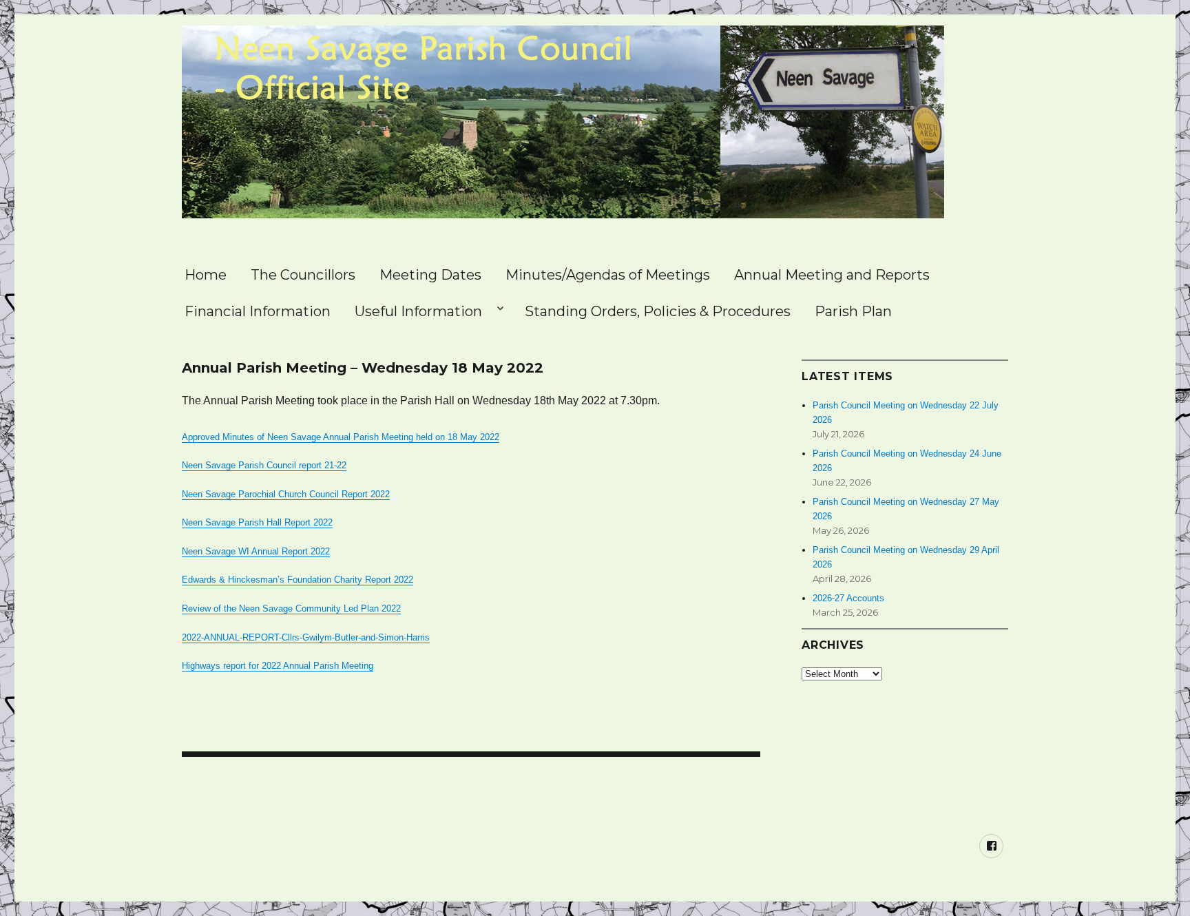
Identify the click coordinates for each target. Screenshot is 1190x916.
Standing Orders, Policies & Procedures (658, 311)
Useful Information (418, 311)
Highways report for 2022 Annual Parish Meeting (277, 665)
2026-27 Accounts (848, 598)
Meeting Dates (430, 275)
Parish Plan (853, 311)
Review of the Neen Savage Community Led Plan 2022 (291, 608)
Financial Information (258, 311)
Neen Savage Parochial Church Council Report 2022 (286, 494)
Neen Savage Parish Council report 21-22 (264, 465)
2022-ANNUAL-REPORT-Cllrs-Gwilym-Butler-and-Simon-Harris (306, 637)
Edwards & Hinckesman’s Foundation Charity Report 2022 (297, 579)
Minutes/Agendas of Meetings (607, 275)
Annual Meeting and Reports (832, 275)
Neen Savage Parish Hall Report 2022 (257, 522)
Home (206, 275)
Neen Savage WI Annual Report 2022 (256, 551)
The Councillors (303, 275)
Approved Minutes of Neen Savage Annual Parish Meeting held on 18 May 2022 (340, 437)
